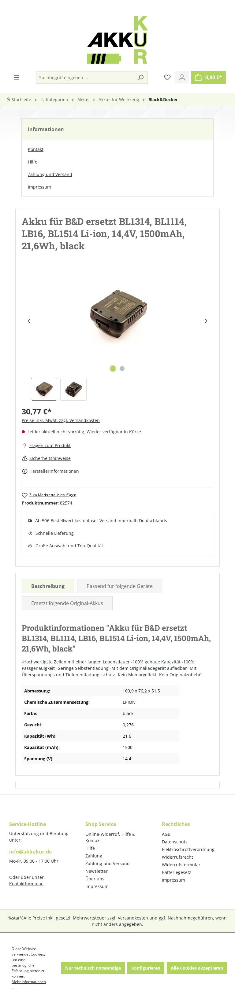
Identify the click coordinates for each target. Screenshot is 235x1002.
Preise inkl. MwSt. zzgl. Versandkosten (61, 420)
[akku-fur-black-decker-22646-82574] (117, 314)
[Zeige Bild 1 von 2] (112, 368)
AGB (166, 834)
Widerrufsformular (181, 865)
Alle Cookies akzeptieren (197, 968)
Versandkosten (133, 918)
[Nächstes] (206, 321)
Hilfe (32, 162)
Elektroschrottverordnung (188, 849)
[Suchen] (140, 77)
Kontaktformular (26, 883)
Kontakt (35, 149)
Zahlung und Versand (50, 174)
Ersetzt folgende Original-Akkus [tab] (67, 603)
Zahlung (93, 856)
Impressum (39, 187)
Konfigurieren (145, 968)
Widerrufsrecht (177, 857)
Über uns (94, 879)
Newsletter (96, 871)
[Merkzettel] (167, 77)
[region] (117, 335)
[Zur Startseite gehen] (117, 40)
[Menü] (16, 77)
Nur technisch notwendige (93, 968)
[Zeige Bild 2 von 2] (122, 368)
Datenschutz (175, 842)
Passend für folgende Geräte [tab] (120, 586)
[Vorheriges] (29, 321)
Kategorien (56, 99)
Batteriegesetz (176, 872)
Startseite (20, 99)
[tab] (48, 586)
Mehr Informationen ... (29, 984)
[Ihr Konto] (182, 77)
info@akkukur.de (30, 851)
